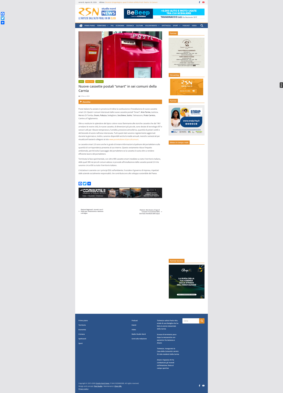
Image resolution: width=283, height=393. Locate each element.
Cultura (139, 25)
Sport (175, 25)
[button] (107, 25)
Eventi (134, 325)
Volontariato (151, 25)
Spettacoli (166, 25)
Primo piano (89, 25)
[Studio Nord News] (80, 25)
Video (194, 25)
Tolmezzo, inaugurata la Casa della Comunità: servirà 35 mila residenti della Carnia (168, 351)
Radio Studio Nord (139, 334)
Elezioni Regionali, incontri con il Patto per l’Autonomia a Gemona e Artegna (92, 211)
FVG (112, 25)
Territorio (101, 25)
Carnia (81, 81)
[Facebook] (2, 14)
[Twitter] (2, 18)
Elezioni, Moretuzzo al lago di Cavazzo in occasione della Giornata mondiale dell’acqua (149, 211)
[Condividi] (2, 22)
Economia (120, 25)
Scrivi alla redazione (139, 339)
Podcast (186, 25)
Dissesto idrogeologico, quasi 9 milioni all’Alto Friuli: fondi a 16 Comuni (131, 3)
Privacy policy (83, 389)
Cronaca (130, 25)
